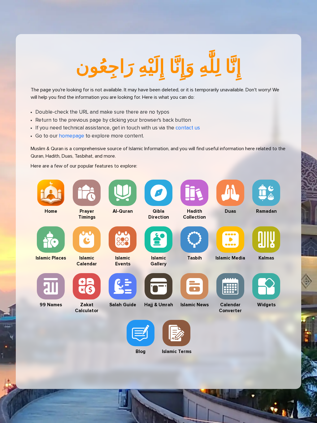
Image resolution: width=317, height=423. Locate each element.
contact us (188, 128)
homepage (71, 136)
